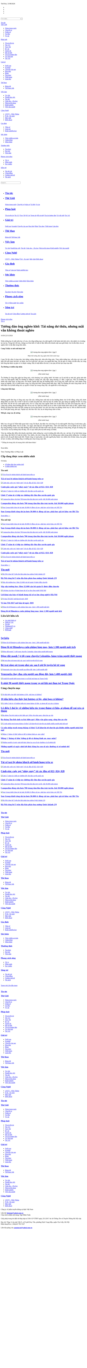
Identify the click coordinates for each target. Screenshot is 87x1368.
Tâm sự (7, 127)
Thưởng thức (5, 145)
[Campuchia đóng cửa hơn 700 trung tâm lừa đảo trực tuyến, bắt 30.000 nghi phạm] (29, 499)
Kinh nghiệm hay (11, 131)
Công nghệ (9, 628)
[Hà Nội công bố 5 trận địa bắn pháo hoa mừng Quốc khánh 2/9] (23, 574)
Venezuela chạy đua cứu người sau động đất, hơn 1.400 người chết (36, 674)
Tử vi (7, 160)
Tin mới (5, 569)
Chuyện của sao (10, 69)
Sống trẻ (3, 168)
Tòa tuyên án (9, 43)
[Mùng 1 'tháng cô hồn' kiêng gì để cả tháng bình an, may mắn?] (23, 734)
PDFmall (8, 630)
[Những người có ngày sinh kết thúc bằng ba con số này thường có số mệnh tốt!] (28, 742)
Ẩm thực (8, 149)
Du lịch (7, 151)
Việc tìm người (10, 107)
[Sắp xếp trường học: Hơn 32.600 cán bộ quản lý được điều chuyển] (24, 582)
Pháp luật (4, 39)
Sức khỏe (4, 134)
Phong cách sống (6, 156)
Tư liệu (7, 34)
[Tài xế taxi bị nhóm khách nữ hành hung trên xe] (18, 474)
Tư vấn (7, 95)
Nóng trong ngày (11, 28)
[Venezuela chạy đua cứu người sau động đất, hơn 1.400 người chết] (24, 669)
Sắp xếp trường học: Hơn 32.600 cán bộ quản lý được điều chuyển (30, 586)
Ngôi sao (8, 66)
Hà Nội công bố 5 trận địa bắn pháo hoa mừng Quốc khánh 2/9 (29, 578)
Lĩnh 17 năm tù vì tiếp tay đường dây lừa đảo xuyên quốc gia (28, 495)
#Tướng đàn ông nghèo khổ (14, 464)
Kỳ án (7, 49)
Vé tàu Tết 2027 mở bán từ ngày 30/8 (17, 603)
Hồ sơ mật (8, 53)
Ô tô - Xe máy (10, 116)
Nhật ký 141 (9, 622)
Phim (7, 73)
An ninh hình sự (10, 620)
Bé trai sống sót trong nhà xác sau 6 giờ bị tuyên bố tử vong (33, 665)
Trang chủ (4, 985)
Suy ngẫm (8, 164)
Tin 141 (7, 58)
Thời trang (8, 77)
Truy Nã (8, 47)
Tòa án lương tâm (11, 54)
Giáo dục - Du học (11, 101)
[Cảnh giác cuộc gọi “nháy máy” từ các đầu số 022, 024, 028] (22, 483)
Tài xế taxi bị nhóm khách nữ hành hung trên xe (22, 479)
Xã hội (7, 624)
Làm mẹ (8, 129)
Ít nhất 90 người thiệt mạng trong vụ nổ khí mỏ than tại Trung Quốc (38, 683)
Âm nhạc (8, 75)
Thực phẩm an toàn (11, 138)
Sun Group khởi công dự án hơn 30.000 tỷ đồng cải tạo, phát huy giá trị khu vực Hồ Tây (40, 511)
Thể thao (4, 83)
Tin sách (8, 177)
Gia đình (4, 123)
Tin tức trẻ (8, 171)
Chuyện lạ (8, 30)
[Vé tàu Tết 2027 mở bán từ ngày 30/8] (14, 599)
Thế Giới (4, 25)
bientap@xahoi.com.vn (15, 1213)
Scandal (7, 67)
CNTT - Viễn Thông (12, 114)
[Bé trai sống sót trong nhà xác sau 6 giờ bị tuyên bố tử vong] (22, 660)
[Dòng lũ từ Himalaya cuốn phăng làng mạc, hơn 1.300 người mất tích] (25, 607)
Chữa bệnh (9, 140)
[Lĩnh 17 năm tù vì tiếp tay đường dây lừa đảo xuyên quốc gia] (22, 491)
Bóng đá (8, 86)
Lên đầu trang (12, 985)
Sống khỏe (8, 142)
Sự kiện (5, 638)
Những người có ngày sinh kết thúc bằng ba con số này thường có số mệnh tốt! (35, 746)
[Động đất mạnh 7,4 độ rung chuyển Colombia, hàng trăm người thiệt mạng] (27, 651)
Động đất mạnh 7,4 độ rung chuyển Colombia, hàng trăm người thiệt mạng (41, 656)
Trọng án (8, 51)
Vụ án (7, 36)
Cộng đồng (9, 173)
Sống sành (8, 162)
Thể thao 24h (9, 88)
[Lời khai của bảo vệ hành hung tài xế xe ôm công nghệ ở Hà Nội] (23, 590)
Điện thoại (8, 120)
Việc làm (4, 92)
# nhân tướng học (11, 466)
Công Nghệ (5, 110)
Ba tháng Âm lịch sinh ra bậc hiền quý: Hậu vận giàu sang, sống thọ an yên (34, 719)
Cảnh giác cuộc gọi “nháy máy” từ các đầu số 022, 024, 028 (27, 487)
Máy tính (8, 118)
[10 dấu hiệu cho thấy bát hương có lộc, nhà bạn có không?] (21, 694)
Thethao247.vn (10, 626)
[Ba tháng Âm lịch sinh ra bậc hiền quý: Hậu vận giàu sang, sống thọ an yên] (27, 715)
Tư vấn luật (9, 56)
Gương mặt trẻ (10, 175)
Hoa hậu (8, 71)
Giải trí (3, 62)
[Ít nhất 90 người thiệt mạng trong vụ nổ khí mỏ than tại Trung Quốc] (24, 678)
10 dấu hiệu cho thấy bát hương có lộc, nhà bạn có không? (32, 699)
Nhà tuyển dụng (10, 103)
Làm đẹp (8, 79)
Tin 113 (7, 45)
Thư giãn (8, 153)
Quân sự (8, 32)
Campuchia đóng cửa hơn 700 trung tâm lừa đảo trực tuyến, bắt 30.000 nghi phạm (37, 503)
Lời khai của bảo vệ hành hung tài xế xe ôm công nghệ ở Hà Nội (29, 595)
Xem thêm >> (5, 516)
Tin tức (3, 23)
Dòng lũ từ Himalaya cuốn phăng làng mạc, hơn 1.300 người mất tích (31, 611)
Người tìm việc (10, 97)
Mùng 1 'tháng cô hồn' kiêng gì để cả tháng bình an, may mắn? (29, 738)
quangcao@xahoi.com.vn (23, 1228)
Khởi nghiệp (9, 105)
